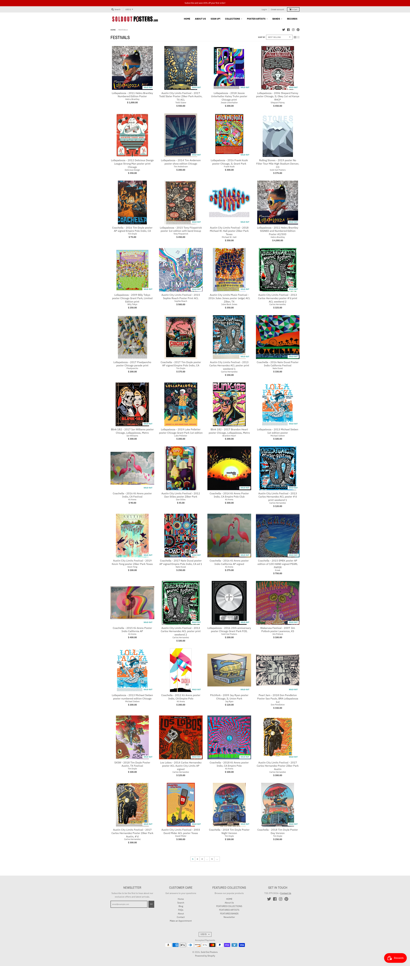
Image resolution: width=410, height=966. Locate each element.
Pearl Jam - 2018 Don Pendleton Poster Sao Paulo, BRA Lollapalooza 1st (277, 698)
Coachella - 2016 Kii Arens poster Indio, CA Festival (132, 495)
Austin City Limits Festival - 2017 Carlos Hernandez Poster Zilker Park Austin (278, 766)
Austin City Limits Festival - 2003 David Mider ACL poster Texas (180, 831)
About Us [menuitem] (200, 18)
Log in (264, 9)
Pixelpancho (132, 368)
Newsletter (229, 917)
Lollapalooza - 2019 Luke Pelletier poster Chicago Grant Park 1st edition (181, 431)
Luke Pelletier (180, 435)
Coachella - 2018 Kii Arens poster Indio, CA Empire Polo (229, 764)
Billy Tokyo (132, 304)
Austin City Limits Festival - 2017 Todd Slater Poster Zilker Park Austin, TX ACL (180, 96)
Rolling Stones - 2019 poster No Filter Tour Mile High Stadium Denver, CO (277, 164)
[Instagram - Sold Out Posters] (293, 29)
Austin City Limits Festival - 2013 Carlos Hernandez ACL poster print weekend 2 (181, 631)
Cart (294, 9)
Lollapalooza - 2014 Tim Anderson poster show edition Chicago (181, 162)
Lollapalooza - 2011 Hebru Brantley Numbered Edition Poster (132, 94)
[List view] (298, 37)
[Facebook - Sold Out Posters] (288, 29)
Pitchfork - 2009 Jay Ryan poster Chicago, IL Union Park (229, 697)
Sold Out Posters (278, 170)
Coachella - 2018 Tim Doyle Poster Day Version (277, 831)
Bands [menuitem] (276, 18)
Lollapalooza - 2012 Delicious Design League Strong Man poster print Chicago (132, 164)
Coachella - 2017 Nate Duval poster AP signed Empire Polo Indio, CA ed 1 (180, 562)
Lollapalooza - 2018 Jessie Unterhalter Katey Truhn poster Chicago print (229, 96)
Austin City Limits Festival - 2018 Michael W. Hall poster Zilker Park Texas (229, 231)
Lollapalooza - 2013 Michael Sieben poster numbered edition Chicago (132, 697)
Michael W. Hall (229, 237)
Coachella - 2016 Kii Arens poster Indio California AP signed (229, 562)
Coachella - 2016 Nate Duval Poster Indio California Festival (278, 364)
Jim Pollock (277, 634)
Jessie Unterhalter (229, 102)
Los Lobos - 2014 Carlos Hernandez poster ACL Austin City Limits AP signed (180, 766)
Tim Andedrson (181, 166)
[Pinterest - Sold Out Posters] (298, 29)
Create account (277, 9)
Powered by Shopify (205, 955)
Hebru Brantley (132, 99)
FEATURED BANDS (229, 913)
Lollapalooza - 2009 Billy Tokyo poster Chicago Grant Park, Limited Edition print (132, 298)
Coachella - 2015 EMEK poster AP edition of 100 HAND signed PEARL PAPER (278, 564)
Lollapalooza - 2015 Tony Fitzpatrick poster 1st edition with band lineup (181, 229)
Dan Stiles (180, 499)
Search (180, 902)
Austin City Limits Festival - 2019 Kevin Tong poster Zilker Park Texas (132, 562)
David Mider (180, 836)
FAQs (180, 909)
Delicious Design (132, 170)
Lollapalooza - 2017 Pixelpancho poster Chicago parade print (132, 364)
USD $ (128, 9)
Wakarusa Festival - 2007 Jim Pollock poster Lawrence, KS (277, 629)
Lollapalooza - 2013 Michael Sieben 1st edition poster (277, 431)
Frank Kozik (229, 166)
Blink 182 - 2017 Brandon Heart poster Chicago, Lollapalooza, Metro (229, 431)
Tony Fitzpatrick (180, 233)
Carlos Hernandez (277, 304)
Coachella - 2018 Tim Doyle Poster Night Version (229, 831)
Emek (277, 570)
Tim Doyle (132, 233)
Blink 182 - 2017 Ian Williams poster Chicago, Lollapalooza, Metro (132, 431)
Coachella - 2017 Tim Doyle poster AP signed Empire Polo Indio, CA (181, 364)
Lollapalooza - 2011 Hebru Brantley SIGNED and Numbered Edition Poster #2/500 (277, 231)
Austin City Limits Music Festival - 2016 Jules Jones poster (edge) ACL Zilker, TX (229, 298)
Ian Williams (132, 435)
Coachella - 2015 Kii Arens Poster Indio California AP (132, 629)
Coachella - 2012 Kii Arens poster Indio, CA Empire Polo (180, 697)
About (181, 913)
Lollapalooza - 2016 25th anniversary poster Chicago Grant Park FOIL (229, 629)
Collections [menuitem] (232, 18)
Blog (181, 906)
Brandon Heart (229, 435)
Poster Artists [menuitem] (256, 18)
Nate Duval (278, 368)
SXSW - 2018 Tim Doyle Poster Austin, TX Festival (132, 764)
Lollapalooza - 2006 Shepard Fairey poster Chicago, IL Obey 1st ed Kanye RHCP (277, 96)
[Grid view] (295, 37)
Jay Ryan (229, 701)
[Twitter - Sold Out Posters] (283, 29)
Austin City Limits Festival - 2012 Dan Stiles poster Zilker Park (180, 495)
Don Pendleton (278, 704)
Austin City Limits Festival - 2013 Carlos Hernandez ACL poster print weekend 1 (229, 365)
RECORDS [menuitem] (292, 18)
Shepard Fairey (278, 102)
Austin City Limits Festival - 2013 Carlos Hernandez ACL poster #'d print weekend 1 (277, 497)
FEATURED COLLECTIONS (229, 906)
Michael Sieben (278, 435)
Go (151, 904)
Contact (181, 917)
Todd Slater (180, 102)
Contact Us (285, 893)
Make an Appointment (181, 920)
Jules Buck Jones (229, 304)
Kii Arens (132, 499)
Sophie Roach (180, 301)
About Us (229, 902)
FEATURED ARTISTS (229, 909)
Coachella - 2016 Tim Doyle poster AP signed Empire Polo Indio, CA (132, 229)
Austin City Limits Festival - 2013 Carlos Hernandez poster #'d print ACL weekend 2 (277, 298)
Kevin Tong (132, 567)
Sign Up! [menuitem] (215, 18)
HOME (229, 899)
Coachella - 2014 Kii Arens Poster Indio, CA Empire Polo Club (229, 495)
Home (113, 30)
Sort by (261, 37)
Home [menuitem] (187, 18)
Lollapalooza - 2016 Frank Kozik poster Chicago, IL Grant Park (229, 162)
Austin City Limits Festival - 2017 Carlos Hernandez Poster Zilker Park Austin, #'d (132, 833)
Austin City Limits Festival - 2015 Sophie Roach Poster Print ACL (180, 296)
